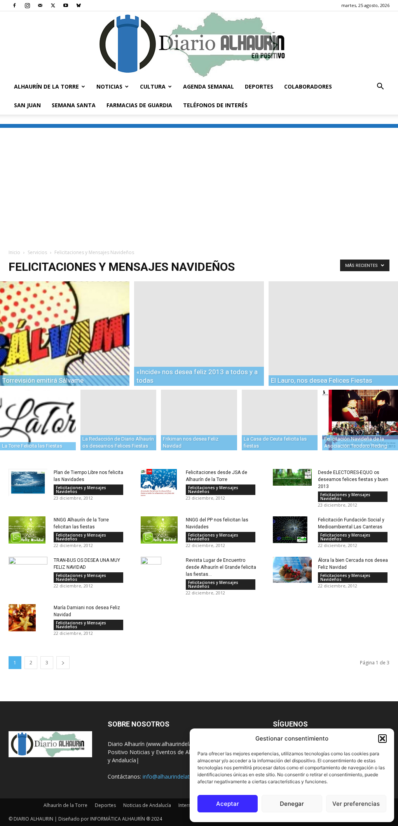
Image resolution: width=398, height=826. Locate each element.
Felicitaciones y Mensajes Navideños (81, 489)
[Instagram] (27, 5)
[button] (382, 738)
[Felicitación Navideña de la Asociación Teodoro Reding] (360, 420)
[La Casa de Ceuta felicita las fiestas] (280, 420)
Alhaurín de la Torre (46, 86)
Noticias (109, 86)
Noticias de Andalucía (147, 805)
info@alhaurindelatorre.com (178, 776)
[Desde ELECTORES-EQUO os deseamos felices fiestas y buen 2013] (292, 477)
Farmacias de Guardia (139, 105)
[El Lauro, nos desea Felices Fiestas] (333, 333)
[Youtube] (66, 5)
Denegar (292, 803)
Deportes (259, 86)
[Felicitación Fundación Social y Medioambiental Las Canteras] (290, 529)
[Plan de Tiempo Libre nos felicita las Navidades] (28, 483)
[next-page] (63, 662)
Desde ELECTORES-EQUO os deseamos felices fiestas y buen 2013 (353, 479)
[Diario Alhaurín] (199, 44)
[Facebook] (14, 5)
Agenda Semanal (208, 86)
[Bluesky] (78, 5)
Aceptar (227, 803)
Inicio (14, 252)
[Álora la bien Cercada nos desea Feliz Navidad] (292, 570)
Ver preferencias (356, 803)
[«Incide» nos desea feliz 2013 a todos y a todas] (199, 333)
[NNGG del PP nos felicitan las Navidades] (159, 530)
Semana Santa (74, 105)
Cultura (153, 86)
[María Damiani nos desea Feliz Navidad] (22, 617)
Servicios (37, 252)
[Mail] (40, 5)
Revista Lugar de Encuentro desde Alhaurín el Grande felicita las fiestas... (221, 567)
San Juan (27, 105)
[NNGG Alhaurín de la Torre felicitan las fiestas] (27, 530)
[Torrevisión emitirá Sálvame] (64, 333)
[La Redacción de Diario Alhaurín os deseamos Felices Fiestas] (118, 420)
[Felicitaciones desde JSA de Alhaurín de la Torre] (159, 482)
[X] (53, 5)
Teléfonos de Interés (215, 105)
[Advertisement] (199, 182)
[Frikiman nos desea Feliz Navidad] (199, 420)
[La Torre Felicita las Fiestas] (38, 420)
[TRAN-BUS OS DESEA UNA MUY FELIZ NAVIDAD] (28, 569)
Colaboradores (308, 86)
